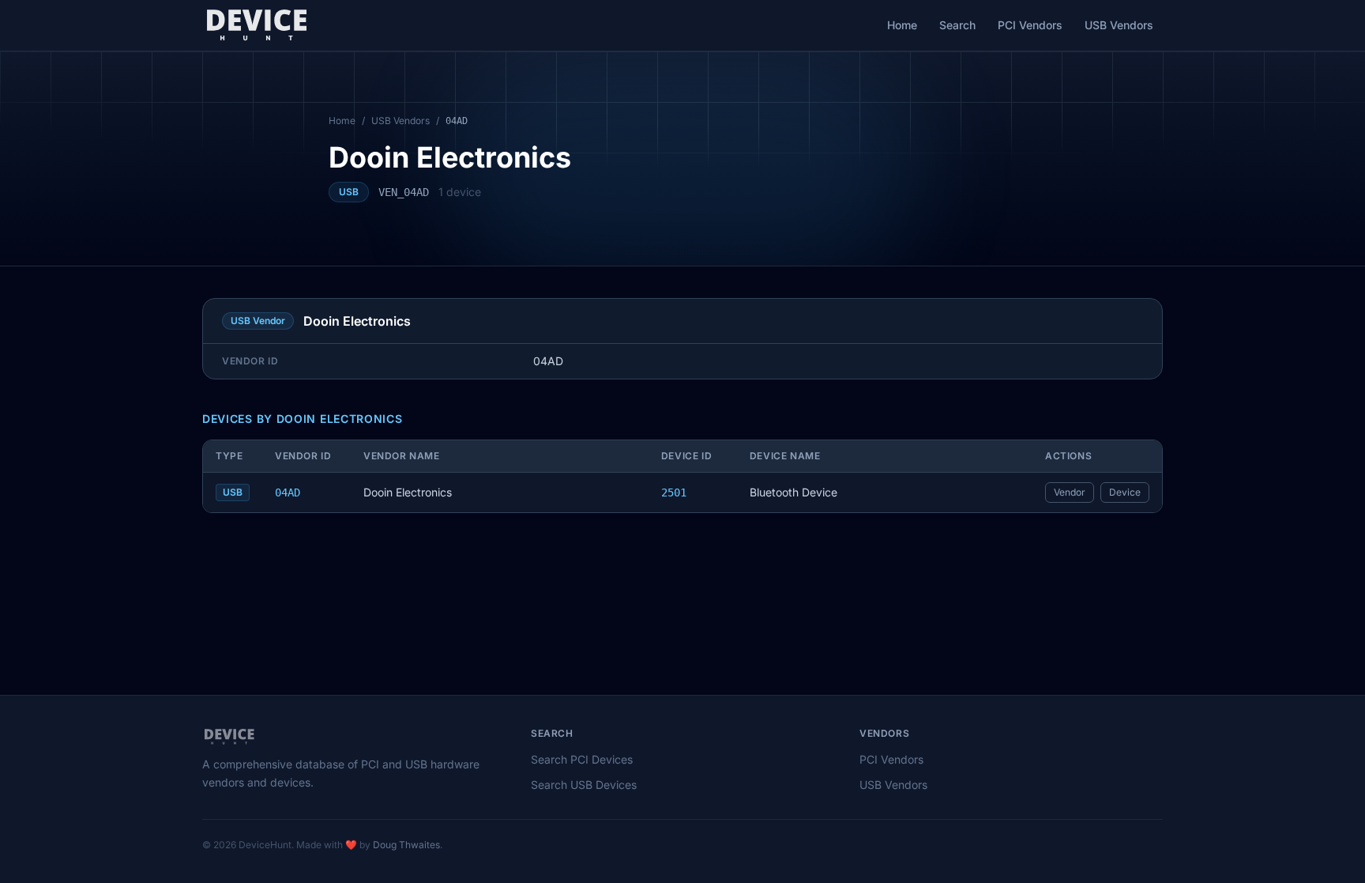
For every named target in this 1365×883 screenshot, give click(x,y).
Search (957, 25)
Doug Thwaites (406, 845)
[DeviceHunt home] (256, 25)
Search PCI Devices (582, 759)
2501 (673, 492)
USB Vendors (1119, 25)
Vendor (1069, 492)
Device (1125, 492)
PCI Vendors (1030, 25)
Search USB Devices (584, 784)
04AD (287, 492)
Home (902, 25)
